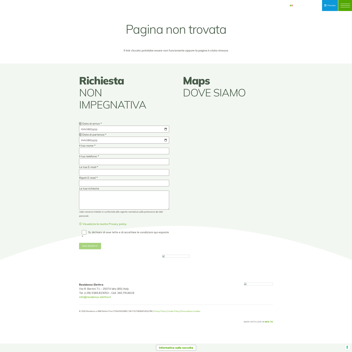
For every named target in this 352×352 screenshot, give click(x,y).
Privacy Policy (160, 311)
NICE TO (269, 322)
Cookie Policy (173, 311)
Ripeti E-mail (88, 177)
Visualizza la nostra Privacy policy (104, 224)
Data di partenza (94, 134)
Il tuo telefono (89, 156)
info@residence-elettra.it (95, 297)
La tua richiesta (89, 188)
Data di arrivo (92, 123)
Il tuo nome (87, 145)
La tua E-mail (88, 167)
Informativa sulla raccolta (176, 347)
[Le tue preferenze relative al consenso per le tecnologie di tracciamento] (347, 347)
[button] (293, 5)
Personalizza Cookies (190, 311)
